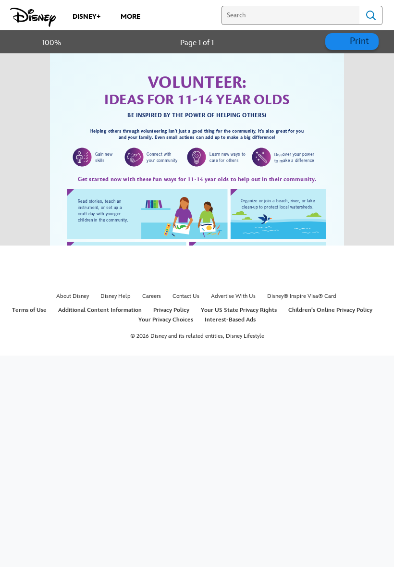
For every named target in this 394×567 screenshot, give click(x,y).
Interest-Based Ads (230, 319)
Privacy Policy (171, 310)
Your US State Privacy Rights (239, 310)
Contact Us (185, 296)
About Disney (72, 296)
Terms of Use (29, 310)
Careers (151, 296)
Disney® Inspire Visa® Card (301, 296)
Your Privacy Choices (165, 319)
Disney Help (115, 296)
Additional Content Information (100, 310)
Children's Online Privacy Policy (330, 310)
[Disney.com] (33, 17)
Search (370, 15)
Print (358, 41)
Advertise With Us (233, 296)
